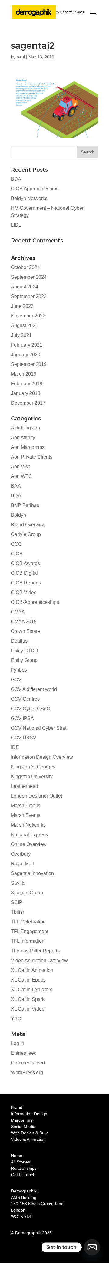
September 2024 (29, 277)
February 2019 (26, 383)
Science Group (27, 892)
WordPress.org (27, 1072)
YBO (16, 1018)
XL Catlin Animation (32, 970)
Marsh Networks (28, 824)
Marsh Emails (25, 805)
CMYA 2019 (24, 621)
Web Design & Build (30, 1132)
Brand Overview (28, 524)
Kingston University (32, 776)
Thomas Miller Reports (35, 950)
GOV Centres (25, 699)
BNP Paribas (25, 505)
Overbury (21, 854)
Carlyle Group (26, 534)
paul (21, 56)
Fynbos (19, 670)
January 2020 (25, 354)
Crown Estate (25, 631)
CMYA (18, 611)
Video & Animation (28, 1139)
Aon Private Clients (31, 456)
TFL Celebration (28, 921)
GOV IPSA (22, 718)
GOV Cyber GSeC (30, 708)
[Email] (92, 1247)
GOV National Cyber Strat (38, 728)
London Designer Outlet (36, 795)
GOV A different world (34, 689)
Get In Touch (23, 1174)
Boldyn (18, 515)
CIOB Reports (26, 582)
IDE (15, 747)
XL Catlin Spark (28, 999)
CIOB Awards (25, 563)
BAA (16, 485)
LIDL (16, 225)
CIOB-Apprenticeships (35, 602)
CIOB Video (24, 592)
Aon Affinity (23, 437)
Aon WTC (21, 476)
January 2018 (25, 393)
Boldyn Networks (29, 198)
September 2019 (29, 364)
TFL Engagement (29, 931)
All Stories (20, 1161)
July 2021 (21, 335)
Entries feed (24, 1053)
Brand (16, 1107)
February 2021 (26, 344)
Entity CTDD (24, 650)
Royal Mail (22, 863)
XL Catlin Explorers (31, 989)
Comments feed (28, 1062)
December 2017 (28, 403)
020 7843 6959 (73, 12)
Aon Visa (21, 466)
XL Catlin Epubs (28, 979)
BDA (16, 179)
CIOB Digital (24, 573)
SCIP (16, 902)
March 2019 (23, 374)
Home (16, 1155)
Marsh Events (25, 815)
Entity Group (24, 660)
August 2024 (24, 286)
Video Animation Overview (39, 960)
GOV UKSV (23, 737)
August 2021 (24, 325)
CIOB (17, 553)
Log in (17, 1043)
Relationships (24, 1168)
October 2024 (25, 267)
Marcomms (21, 1120)
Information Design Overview (42, 757)
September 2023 (29, 296)
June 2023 (22, 306)
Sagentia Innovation (32, 873)
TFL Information (28, 941)
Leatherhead (24, 786)
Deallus (19, 640)
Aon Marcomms (28, 447)
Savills (18, 883)
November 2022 (28, 315)
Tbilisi (17, 912)
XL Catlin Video (28, 1008)
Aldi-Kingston (25, 427)
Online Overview (29, 844)
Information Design (29, 1113)
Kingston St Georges (33, 766)
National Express (29, 834)
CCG (16, 544)
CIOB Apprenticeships (34, 188)
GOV (16, 679)
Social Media (23, 1126)
